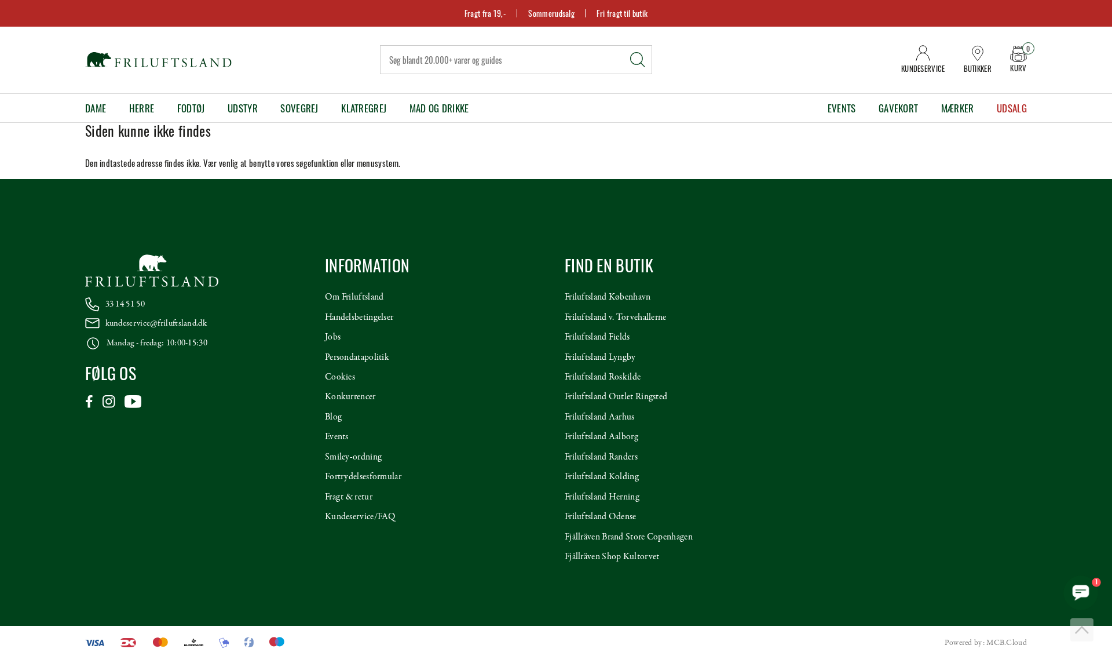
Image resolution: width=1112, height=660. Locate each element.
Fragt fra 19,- (485, 13)
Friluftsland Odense (601, 517)
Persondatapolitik (357, 357)
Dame (95, 108)
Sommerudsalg (551, 13)
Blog (333, 417)
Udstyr (243, 108)
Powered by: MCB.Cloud (986, 642)
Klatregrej (363, 108)
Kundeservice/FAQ (360, 517)
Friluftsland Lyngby (600, 357)
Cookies (340, 377)
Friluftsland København (608, 297)
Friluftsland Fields (597, 337)
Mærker (957, 108)
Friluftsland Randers (601, 457)
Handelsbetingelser (359, 317)
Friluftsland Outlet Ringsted (616, 397)
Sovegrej (299, 108)
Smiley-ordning (353, 457)
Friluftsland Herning (602, 497)
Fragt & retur (348, 497)
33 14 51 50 (125, 304)
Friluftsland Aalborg (601, 437)
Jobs (333, 337)
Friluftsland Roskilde (603, 377)
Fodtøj (191, 108)
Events (842, 108)
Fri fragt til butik (622, 13)
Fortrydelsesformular (363, 477)
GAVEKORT (898, 108)
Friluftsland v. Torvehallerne (616, 317)
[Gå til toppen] (1081, 629)
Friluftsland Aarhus (600, 417)
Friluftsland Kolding (602, 477)
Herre (142, 108)
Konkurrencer (350, 397)
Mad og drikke (439, 108)
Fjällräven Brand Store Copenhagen (629, 537)
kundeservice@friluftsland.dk (156, 323)
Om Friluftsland (354, 297)
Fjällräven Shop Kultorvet (612, 556)
